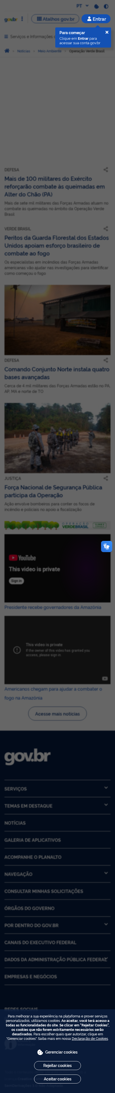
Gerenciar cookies (61, 1051)
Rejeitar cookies (57, 1065)
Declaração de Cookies (90, 1038)
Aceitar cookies (57, 1078)
